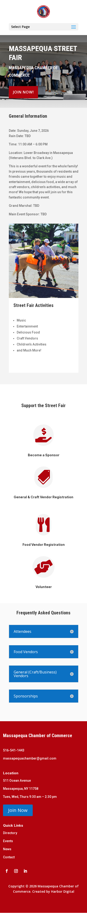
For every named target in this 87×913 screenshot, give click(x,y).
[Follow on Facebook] (6, 871)
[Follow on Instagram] (16, 871)
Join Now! (23, 92)
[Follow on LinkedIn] (25, 871)
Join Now (18, 810)
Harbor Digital (62, 891)
